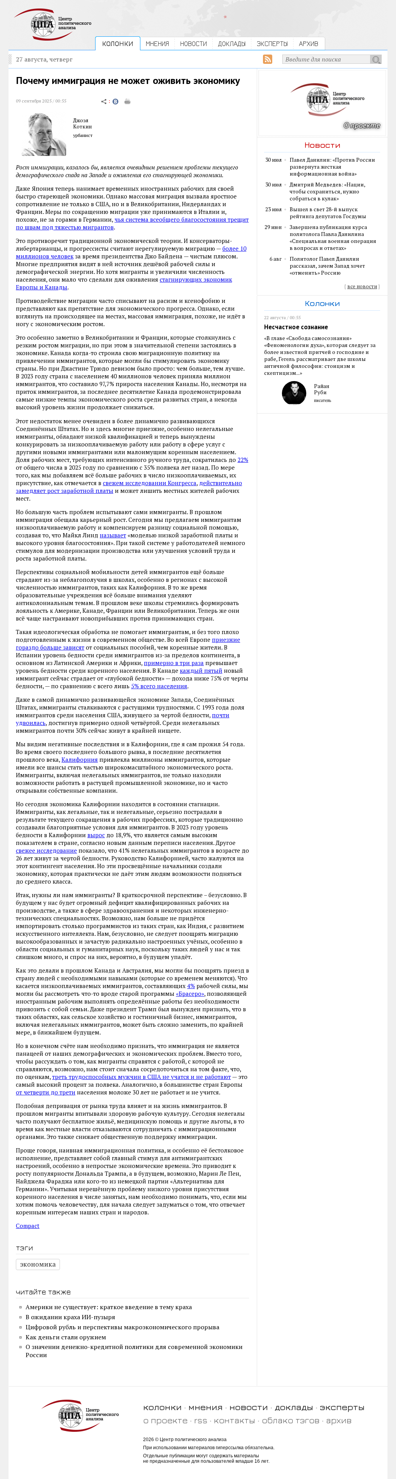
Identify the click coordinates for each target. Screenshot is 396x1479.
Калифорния (79, 759)
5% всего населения (159, 686)
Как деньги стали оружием (66, 1337)
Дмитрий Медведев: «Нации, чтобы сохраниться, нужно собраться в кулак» (327, 191)
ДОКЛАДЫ (232, 43)
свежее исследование (46, 850)
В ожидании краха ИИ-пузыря (70, 1317)
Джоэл (80, 120)
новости (248, 1407)
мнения (205, 1407)
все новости (362, 286)
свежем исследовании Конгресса (149, 483)
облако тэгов (290, 1420)
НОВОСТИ (193, 43)
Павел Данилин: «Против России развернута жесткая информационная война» (332, 166)
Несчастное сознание (296, 327)
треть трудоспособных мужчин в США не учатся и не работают (141, 1077)
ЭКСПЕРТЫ (272, 43)
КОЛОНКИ (117, 43)
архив (339, 1420)
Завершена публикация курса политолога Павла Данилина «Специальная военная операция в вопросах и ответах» (333, 237)
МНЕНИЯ (157, 43)
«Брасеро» (190, 993)
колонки (162, 1407)
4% (191, 986)
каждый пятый (201, 670)
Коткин (82, 126)
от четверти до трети (45, 1092)
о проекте (165, 1420)
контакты (234, 1420)
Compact (27, 1225)
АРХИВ (308, 43)
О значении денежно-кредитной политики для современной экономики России (134, 1350)
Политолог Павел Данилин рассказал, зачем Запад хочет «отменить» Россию (327, 265)
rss (200, 1420)
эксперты (342, 1407)
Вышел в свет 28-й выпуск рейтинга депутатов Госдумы (328, 213)
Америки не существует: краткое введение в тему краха (109, 1307)
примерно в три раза (174, 663)
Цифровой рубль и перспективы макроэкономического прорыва (122, 1327)
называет (113, 535)
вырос (96, 835)
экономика (38, 1264)
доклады (294, 1407)
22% (242, 459)
